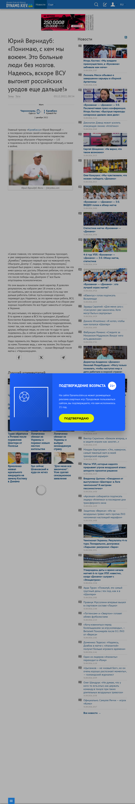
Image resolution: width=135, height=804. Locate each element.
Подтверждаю (76, 418)
